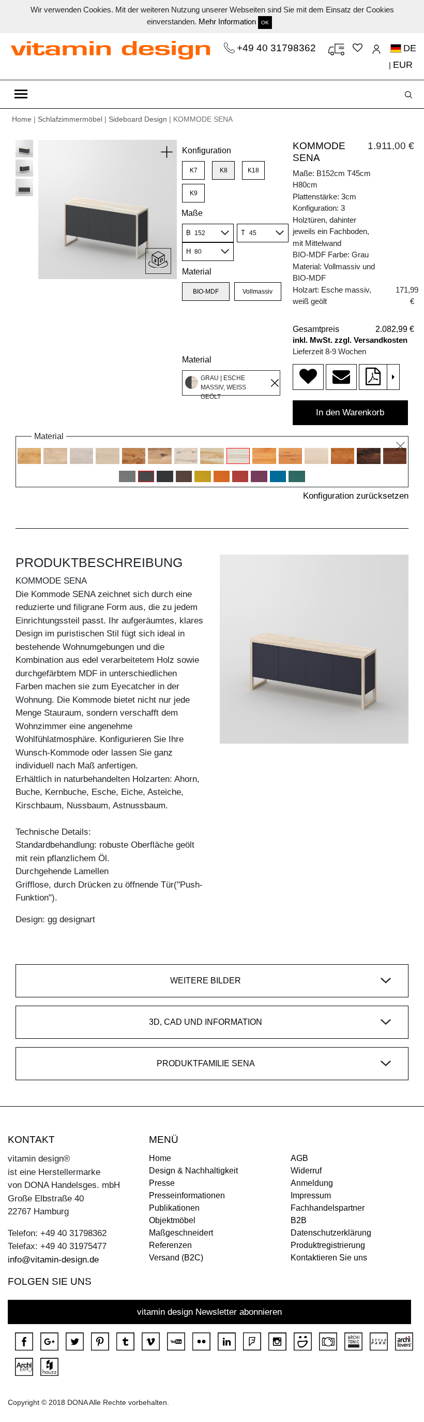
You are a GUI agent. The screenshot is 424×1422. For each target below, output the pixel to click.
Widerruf (306, 1170)
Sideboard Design (138, 119)
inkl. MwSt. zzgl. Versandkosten (350, 340)
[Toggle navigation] (21, 94)
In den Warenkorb (350, 412)
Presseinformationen (187, 1195)
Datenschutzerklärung (331, 1232)
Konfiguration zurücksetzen (355, 496)
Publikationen (174, 1207)
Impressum (311, 1195)
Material (196, 271)
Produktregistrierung (328, 1245)
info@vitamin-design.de (53, 1260)
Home (22, 119)
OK (265, 22)
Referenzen (170, 1245)
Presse (162, 1183)
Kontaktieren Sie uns (329, 1257)
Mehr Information (227, 21)
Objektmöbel (172, 1220)
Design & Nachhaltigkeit (193, 1170)
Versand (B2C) (176, 1257)
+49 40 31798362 (278, 47)
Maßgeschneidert (181, 1232)
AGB (299, 1158)
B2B (299, 1220)
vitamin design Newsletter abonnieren (209, 1312)
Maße (192, 213)
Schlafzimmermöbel (70, 119)
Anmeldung (312, 1183)
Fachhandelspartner (328, 1207)
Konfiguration (206, 150)
